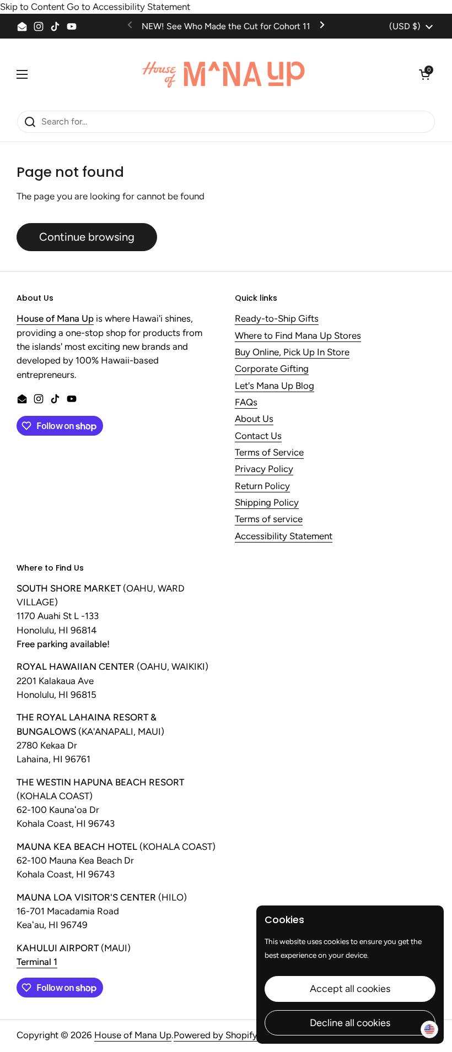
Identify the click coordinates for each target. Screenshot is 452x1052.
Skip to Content (32, 6)
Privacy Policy (264, 469)
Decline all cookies (350, 1023)
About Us (254, 419)
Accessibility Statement (283, 536)
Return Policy (262, 486)
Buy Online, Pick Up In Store (292, 352)
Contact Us (258, 436)
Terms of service (269, 519)
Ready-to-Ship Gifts (277, 319)
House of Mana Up (132, 1034)
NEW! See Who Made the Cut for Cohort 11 (226, 26)
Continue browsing (86, 236)
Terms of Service (269, 453)
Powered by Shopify (215, 1034)
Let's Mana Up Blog (274, 386)
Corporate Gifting (272, 369)
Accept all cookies (350, 989)
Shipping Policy (267, 503)
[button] (424, 74)
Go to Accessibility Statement (128, 6)
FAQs (246, 403)
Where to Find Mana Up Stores (298, 336)
